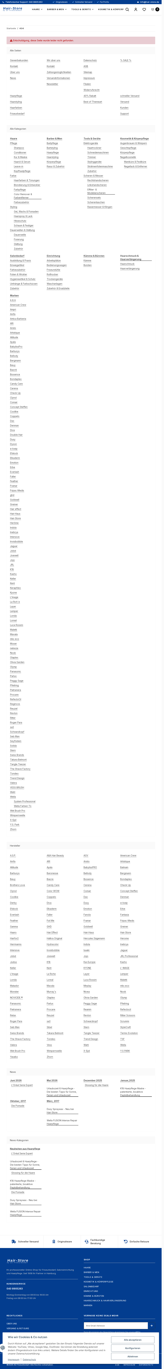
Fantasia (124, 914)
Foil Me (50, 920)
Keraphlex (15, 587)
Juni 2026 (16, 1080)
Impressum (89, 78)
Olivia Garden (17, 662)
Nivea (87, 991)
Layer (13, 606)
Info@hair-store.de (149, 2)
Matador (14, 985)
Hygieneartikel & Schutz (22, 279)
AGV (86, 855)
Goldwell (14, 499)
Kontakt (14, 66)
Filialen (87, 84)
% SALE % (125, 60)
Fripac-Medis (17, 490)
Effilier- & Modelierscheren (96, 191)
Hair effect (15, 509)
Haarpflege (16, 95)
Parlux (13, 676)
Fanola (87, 914)
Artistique (15, 332)
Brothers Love (17, 885)
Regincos (15, 704)
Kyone (13, 592)
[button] (135, 10)
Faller (13, 476)
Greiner (14, 504)
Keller (13, 578)
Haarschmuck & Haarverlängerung (105, 1300)
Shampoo (19, 147)
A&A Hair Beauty (55, 855)
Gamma (14, 926)
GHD (49, 926)
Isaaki (87, 950)
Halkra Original (54, 938)
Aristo (13, 328)
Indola (13, 527)
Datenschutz (90, 60)
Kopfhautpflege (22, 171)
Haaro (13, 932)
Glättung (18, 244)
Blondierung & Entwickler (27, 185)
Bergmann (15, 360)
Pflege (13, 143)
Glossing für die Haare (96, 1085)
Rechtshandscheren (98, 180)
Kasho (13, 574)
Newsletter (52, 84)
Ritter (13, 717)
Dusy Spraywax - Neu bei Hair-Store (60, 1111)
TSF (122, 1039)
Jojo (12, 560)
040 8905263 (23, 2)
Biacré (13, 369)
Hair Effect (52, 932)
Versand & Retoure (18, 1328)
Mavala (14, 634)
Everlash (14, 471)
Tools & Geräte (93, 1277)
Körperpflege (54, 161)
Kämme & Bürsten (94, 1296)
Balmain (124, 867)
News (13, 78)
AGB (86, 66)
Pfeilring (14, 685)
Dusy (12, 439)
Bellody (14, 355)
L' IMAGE (124, 968)
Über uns (15, 72)
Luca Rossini (16, 625)
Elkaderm (15, 458)
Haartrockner (94, 147)
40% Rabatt (90, 95)
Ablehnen (132, 1356)
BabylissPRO (90, 867)
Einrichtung (91, 1291)
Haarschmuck (127, 263)
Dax (12, 420)
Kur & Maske (20, 157)
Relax (13, 1015)
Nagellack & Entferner (135, 166)
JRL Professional (129, 956)
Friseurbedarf (17, 113)
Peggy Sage (16, 680)
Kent (12, 583)
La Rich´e (15, 601)
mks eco (14, 639)
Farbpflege (20, 189)
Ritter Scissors (127, 1015)
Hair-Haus (15, 513)
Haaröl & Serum (22, 161)
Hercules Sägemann (94, 938)
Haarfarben (16, 107)
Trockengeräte (55, 279)
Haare (87, 1267)
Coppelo (14, 416)
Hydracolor (53, 944)
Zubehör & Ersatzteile (58, 288)
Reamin (87, 1009)
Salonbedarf (91, 1286)
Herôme (14, 523)
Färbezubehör (21, 202)
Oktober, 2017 (18, 1101)
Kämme (87, 260)
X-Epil (13, 820)
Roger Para (16, 722)
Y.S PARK (125, 1050)
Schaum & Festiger (23, 225)
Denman (14, 425)
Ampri (13, 309)
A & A (13, 300)
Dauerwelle (20, 234)
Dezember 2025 (93, 1080)
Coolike (14, 411)
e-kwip (13, 448)
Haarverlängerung (129, 268)
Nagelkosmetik (128, 157)
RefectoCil (15, 699)
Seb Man (15, 736)
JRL (12, 564)
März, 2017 (53, 1101)
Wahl (12, 792)
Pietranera (15, 690)
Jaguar (13, 546)
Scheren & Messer (93, 175)
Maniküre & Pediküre (135, 161)
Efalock (14, 453)
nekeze (14, 648)
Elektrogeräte (91, 143)
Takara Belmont (18, 759)
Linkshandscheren (97, 185)
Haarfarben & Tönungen (27, 180)
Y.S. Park (14, 824)
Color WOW (53, 891)
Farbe (13, 175)
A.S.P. (13, 855)
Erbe (12, 467)
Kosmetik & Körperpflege (98, 1281)
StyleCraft (125, 1027)
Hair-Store (15, 518)
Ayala (13, 342)
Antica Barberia (18, 318)
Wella (13, 796)
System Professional (24, 801)
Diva (12, 430)
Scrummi (124, 1021)
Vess (49, 1045)
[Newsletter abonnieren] (151, 1325)
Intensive (15, 536)
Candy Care (16, 383)
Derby (13, 902)
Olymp (13, 666)
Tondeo (14, 773)
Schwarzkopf (17, 731)
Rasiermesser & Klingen (99, 206)
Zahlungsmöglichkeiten (59, 72)
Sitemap (88, 72)
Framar (13, 485)
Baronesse (52, 873)
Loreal (13, 620)
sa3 (12, 727)
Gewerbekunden (19, 60)
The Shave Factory (20, 768)
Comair (13, 402)
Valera (13, 782)
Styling (13, 206)
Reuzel (13, 708)
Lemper (14, 611)
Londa (13, 615)
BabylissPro (16, 346)
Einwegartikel (17, 265)
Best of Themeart (93, 101)
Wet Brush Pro (17, 810)
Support (124, 113)
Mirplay (87, 985)
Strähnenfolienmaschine (100, 166)
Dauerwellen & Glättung (22, 230)
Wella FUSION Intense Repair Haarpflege (62, 1122)
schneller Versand (129, 95)
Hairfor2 (14, 938)
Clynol (13, 397)
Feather (14, 481)
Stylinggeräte (94, 161)
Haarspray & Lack (23, 216)
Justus (13, 962)
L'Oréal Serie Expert (22, 1085)
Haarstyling (16, 101)
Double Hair (16, 434)
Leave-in (18, 166)
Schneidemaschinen (98, 152)
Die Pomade (17, 1105)
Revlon (13, 713)
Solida (13, 745)
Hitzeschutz (20, 220)
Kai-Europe (89, 962)
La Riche (51, 973)
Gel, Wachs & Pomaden (26, 211)
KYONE (87, 968)
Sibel (49, 1027)
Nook (13, 652)
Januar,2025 (127, 1080)
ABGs (138, 1332)
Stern (13, 750)
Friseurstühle (53, 269)
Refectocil (125, 1009)
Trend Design (17, 778)
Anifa (12, 314)
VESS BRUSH (17, 787)
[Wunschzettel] (144, 10)
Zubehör (18, 248)
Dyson (13, 444)
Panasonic (15, 671)
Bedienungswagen (57, 265)
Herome (124, 938)
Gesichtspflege (128, 147)
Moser (13, 643)
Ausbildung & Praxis (20, 260)
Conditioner (20, 152)
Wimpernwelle (17, 815)
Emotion (14, 462)
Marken (88, 1305)
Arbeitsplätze (54, 260)
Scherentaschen (96, 202)
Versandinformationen (58, 78)
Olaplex (14, 657)
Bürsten (88, 265)
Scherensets (94, 197)
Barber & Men (91, 1272)
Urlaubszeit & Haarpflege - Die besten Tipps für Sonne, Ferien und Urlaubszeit (62, 1091)
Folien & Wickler (18, 274)
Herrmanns (15, 944)
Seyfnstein (15, 741)
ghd (12, 495)
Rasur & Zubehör (56, 166)
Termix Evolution (129, 1033)
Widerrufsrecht (91, 89)
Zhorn (13, 829)
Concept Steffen (19, 406)
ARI (11, 323)
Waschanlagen (54, 283)
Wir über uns (53, 60)
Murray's (51, 991)
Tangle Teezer (18, 764)
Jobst (13, 550)
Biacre (50, 879)
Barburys (15, 351)
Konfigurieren (132, 1348)
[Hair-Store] (13, 9)
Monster (14, 991)
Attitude (14, 337)
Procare (14, 694)
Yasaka (14, 1056)
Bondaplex (16, 379)
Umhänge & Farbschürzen (23, 283)
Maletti (13, 629)
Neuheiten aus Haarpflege (25, 1148)
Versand (124, 101)
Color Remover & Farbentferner (23, 196)
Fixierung (19, 239)
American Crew (18, 304)
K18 (12, 569)
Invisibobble (16, 541)
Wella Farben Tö (22, 806)
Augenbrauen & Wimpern (133, 143)
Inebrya (14, 532)
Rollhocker (52, 274)
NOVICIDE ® (16, 997)
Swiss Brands (17, 755)
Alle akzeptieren (133, 1339)
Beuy (13, 365)
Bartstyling (52, 147)
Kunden (124, 107)
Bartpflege (52, 143)
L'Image (14, 597)
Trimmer (91, 157)
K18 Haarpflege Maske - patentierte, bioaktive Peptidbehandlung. (133, 1091)
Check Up (15, 393)
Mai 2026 (52, 1080)
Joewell (14, 555)
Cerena (14, 388)
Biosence (15, 374)
